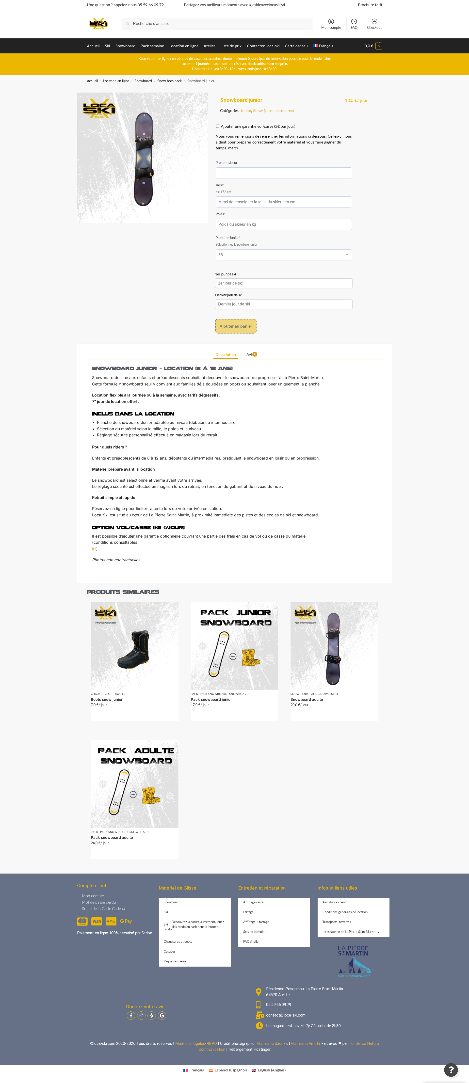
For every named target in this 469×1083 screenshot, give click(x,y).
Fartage (248, 912)
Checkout (374, 28)
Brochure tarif (370, 5)
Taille (227, 185)
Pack (194, 694)
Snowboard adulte (307, 699)
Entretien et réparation (262, 888)
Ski (166, 912)
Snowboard (143, 81)
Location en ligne (116, 81)
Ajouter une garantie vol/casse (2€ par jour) (257, 126)
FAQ (354, 28)
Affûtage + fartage (256, 922)
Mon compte (331, 28)
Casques (170, 951)
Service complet (254, 932)
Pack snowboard (213, 694)
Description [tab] (225, 355)
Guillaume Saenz (271, 1043)
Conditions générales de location (345, 912)
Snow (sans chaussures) (273, 111)
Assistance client (334, 902)
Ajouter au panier (236, 326)
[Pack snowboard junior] (234, 646)
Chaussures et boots (108, 694)
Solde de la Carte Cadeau (103, 909)
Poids (228, 214)
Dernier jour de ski (228, 295)
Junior (246, 111)
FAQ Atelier (251, 941)
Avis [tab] (251, 355)
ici (94, 548)
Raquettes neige (175, 961)
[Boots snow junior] (134, 646)
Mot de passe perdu (99, 902)
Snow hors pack (169, 81)
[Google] (162, 1015)
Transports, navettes (337, 922)
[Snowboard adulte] (334, 646)
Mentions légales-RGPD (196, 1043)
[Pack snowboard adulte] (134, 784)
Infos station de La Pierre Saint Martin (349, 932)
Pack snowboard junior (211, 699)
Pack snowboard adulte (112, 837)
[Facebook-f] (131, 1015)
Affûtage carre (253, 902)
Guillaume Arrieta (305, 1043)
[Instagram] (141, 1015)
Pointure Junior (235, 238)
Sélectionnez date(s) (135, 715)
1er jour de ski (225, 274)
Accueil (92, 81)
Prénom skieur (226, 163)
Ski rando (194, 926)
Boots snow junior (107, 699)
